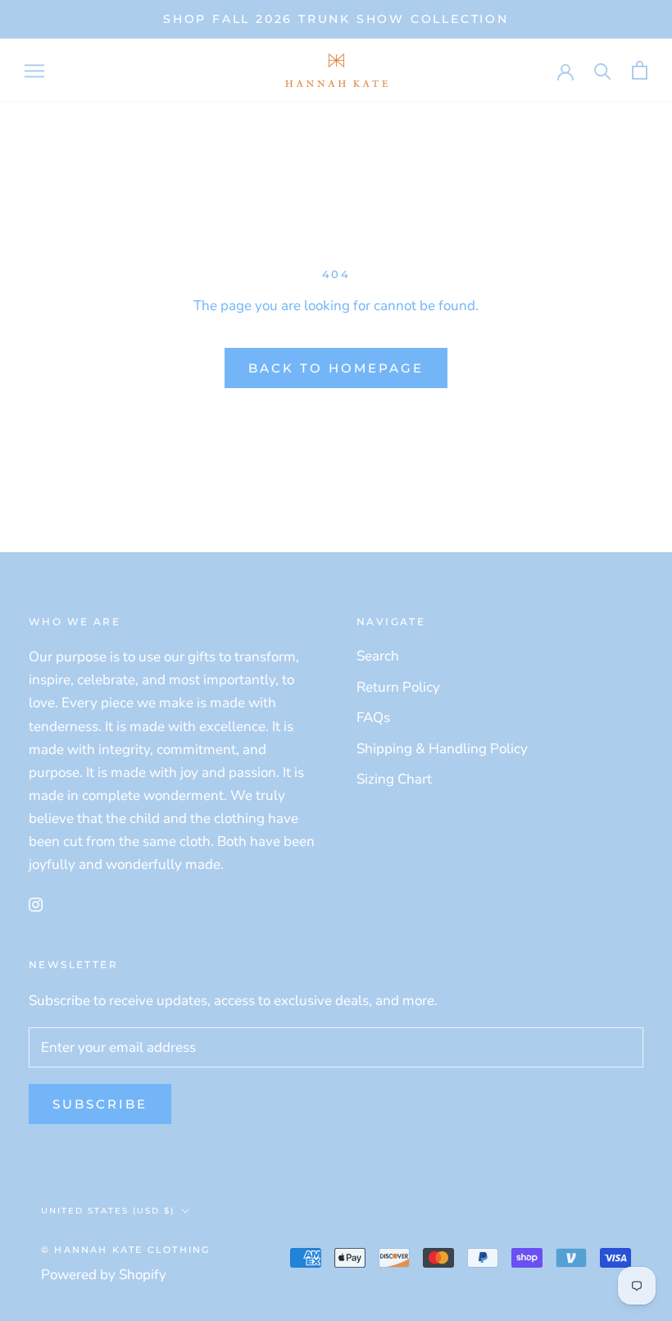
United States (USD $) (108, 1210)
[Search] (602, 70)
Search (377, 656)
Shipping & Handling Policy (442, 748)
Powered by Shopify (103, 1274)
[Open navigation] (34, 69)
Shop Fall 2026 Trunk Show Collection (336, 18)
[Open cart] (639, 70)
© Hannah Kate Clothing (125, 1249)
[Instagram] (36, 904)
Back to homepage (336, 368)
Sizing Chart (394, 779)
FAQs (373, 717)
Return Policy (398, 687)
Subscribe (100, 1104)
